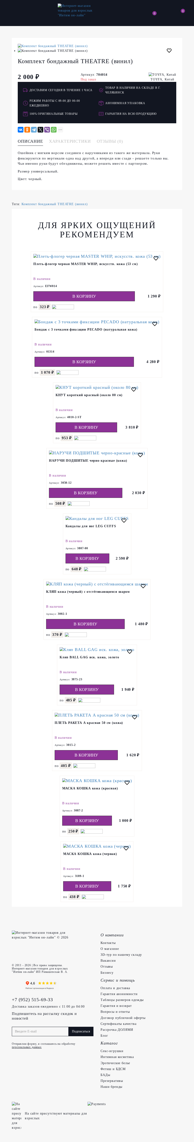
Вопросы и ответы (115, 1012)
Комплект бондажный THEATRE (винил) (55, 204)
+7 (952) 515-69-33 (32, 999)
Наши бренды (111, 1087)
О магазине (110, 949)
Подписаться (81, 1031)
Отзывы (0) (110, 141)
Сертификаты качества (119, 1024)
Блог (104, 1035)
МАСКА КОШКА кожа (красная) (90, 788)
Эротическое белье (115, 1063)
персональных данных (27, 1047)
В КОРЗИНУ (84, 296)
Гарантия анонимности (119, 994)
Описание (30, 141)
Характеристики (70, 141)
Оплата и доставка (115, 988)
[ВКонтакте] (20, 130)
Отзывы (107, 966)
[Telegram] (34, 130)
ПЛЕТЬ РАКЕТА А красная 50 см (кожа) (89, 723)
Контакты (108, 943)
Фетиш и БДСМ (113, 1069)
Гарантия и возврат (116, 1006)
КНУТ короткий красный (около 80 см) (89, 395)
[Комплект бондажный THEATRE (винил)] (97, 46)
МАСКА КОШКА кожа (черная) (90, 854)
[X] (40, 130)
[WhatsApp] (54, 130)
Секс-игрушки (112, 1051)
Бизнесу (107, 972)
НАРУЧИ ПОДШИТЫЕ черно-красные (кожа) (88, 460)
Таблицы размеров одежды (122, 1000)
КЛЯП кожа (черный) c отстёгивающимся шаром (88, 591)
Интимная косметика (117, 1057)
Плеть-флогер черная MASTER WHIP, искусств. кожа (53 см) (85, 264)
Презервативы (112, 1081)
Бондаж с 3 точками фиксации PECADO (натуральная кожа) (86, 329)
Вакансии (108, 960)
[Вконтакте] (16, 985)
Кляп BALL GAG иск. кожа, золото (89, 657)
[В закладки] (169, 51)
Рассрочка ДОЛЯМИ (117, 1029)
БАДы (105, 1075)
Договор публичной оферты (123, 1018)
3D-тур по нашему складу (121, 954)
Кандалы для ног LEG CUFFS (91, 526)
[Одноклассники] (27, 130)
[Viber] (47, 130)
